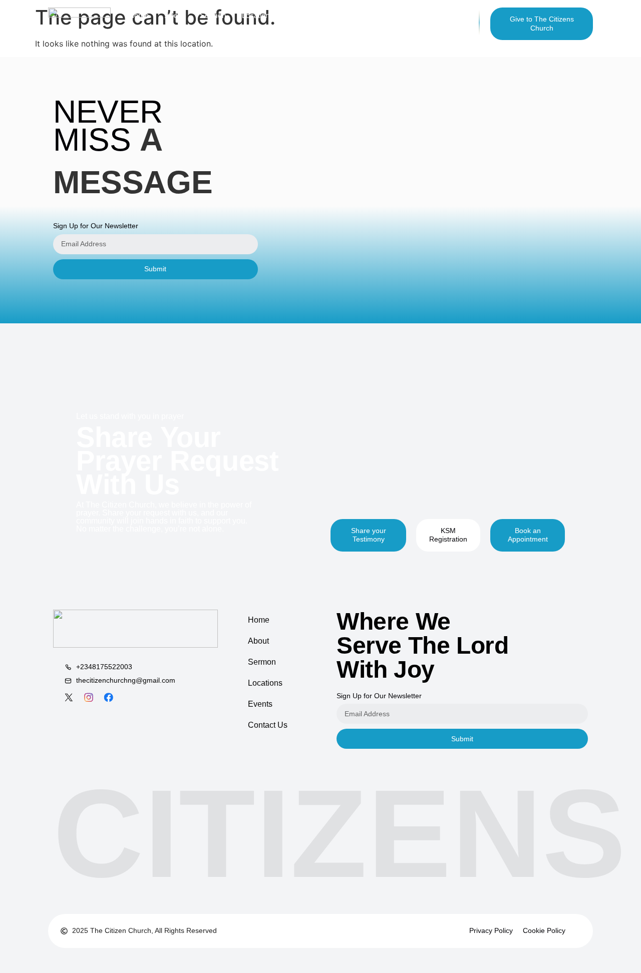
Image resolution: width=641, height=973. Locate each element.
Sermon (262, 662)
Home (258, 620)
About (258, 641)
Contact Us (267, 725)
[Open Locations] (279, 15)
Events (260, 704)
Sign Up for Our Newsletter (95, 226)
